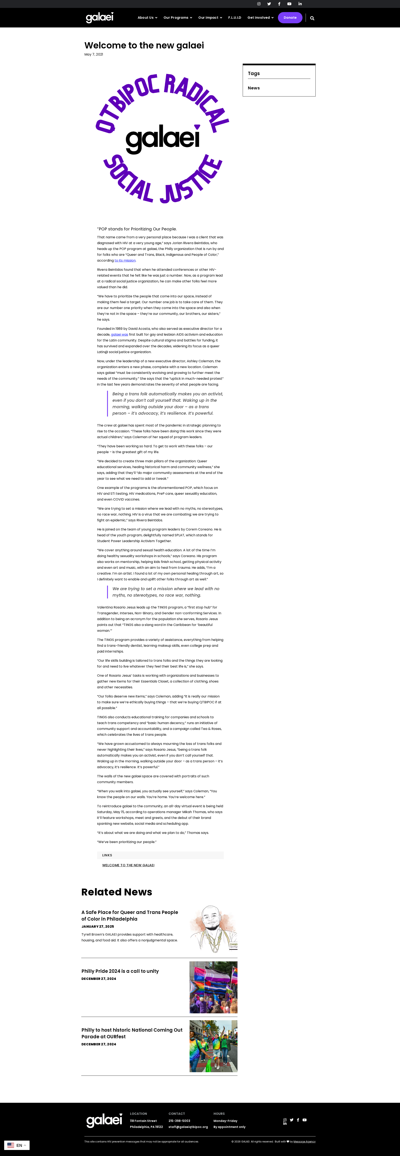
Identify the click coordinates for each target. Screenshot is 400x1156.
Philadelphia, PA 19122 (146, 1127)
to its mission (125, 260)
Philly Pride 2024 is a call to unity (120, 971)
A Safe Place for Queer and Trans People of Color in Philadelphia (129, 915)
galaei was (119, 334)
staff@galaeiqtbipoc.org (188, 1127)
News (254, 88)
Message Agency (305, 1141)
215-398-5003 (179, 1121)
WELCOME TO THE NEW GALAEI (128, 865)
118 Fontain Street (143, 1121)
